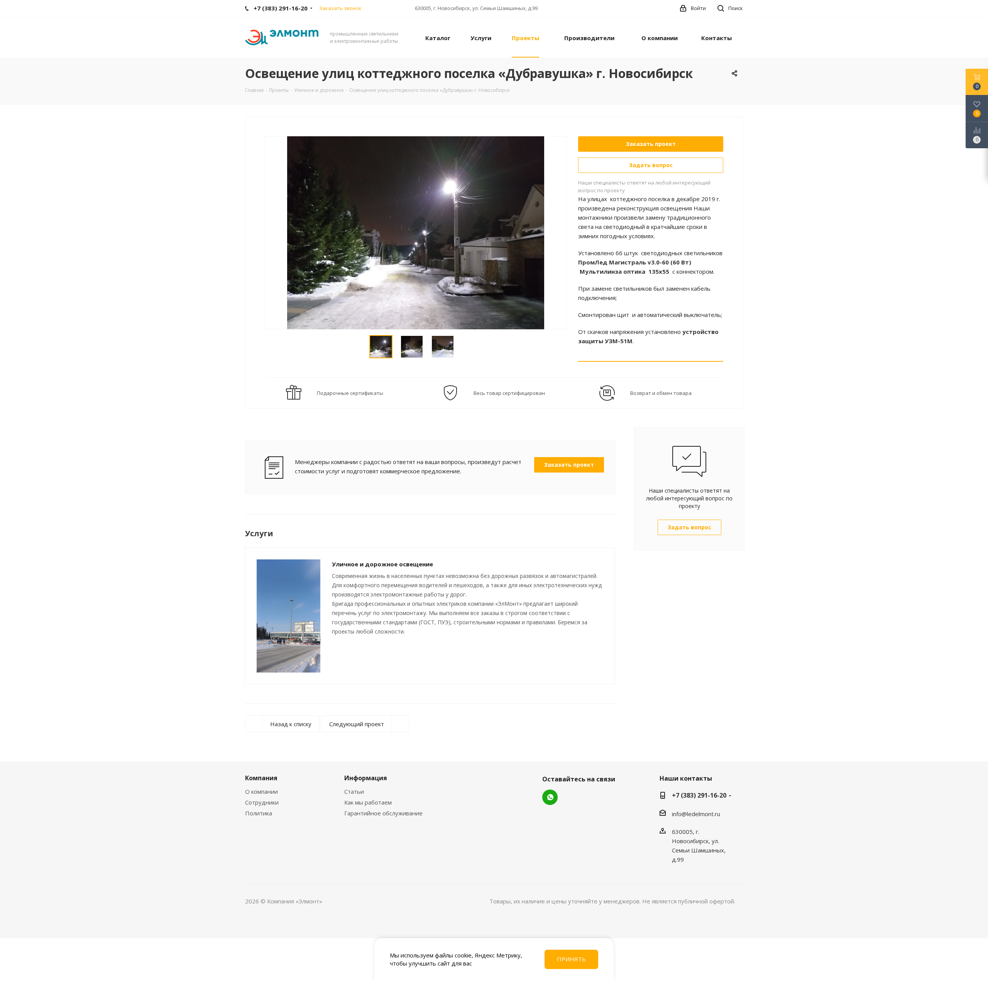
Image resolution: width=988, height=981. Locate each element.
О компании (261, 791)
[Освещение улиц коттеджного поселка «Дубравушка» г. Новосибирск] (416, 232)
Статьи (354, 791)
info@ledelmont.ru (696, 814)
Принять (571, 959)
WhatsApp (550, 797)
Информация (365, 778)
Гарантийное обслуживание (383, 813)
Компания (261, 778)
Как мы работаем (368, 802)
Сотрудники (262, 802)
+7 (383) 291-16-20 (699, 795)
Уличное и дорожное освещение (382, 564)
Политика (258, 813)
